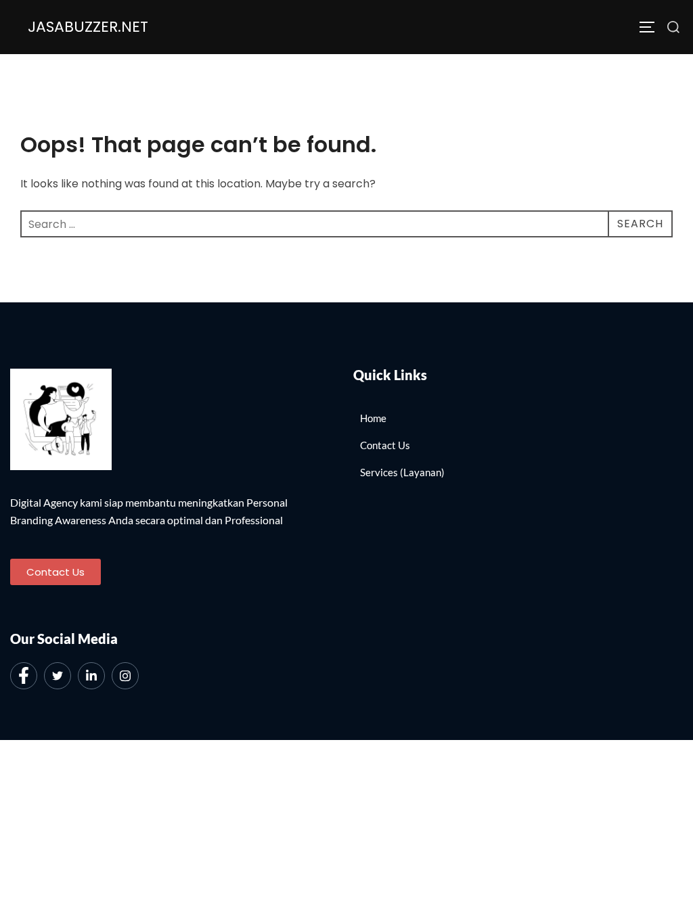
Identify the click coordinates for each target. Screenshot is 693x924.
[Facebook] (23, 675)
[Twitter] (57, 675)
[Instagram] (125, 675)
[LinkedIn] (91, 675)
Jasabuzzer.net (88, 26)
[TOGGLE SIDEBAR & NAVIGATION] (651, 27)
